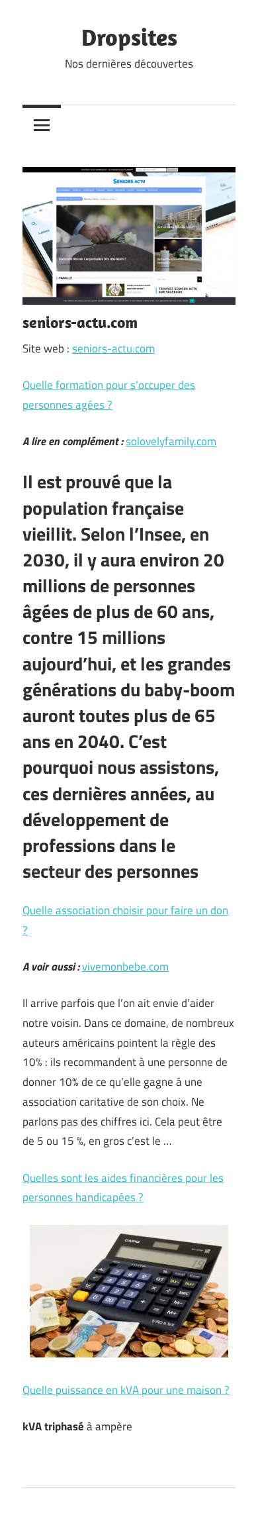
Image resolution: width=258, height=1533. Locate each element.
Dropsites (129, 37)
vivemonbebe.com (125, 966)
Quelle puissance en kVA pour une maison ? (126, 1390)
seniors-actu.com (113, 348)
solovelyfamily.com (171, 441)
